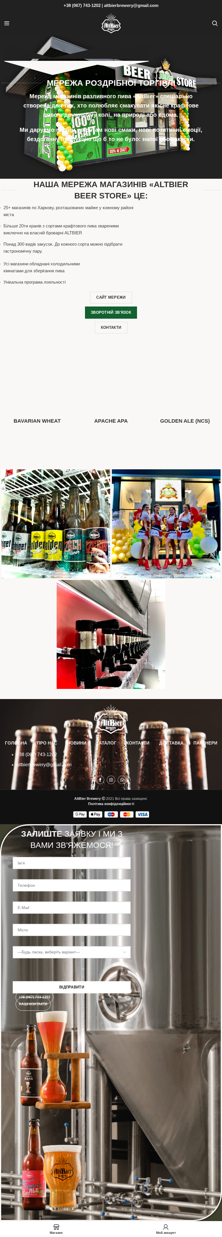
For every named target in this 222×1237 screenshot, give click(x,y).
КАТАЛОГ (106, 742)
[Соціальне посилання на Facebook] (100, 780)
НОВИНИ (76, 742)
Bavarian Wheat (37, 421)
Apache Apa (111, 421)
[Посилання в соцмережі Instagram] (111, 780)
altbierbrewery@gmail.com (131, 5)
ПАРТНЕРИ (205, 742)
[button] (34, 997)
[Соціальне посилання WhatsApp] (122, 780)
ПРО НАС (47, 742)
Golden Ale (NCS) (185, 421)
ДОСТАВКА (171, 742)
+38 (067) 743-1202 (82, 5)
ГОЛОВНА (16, 742)
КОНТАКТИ (137, 742)
